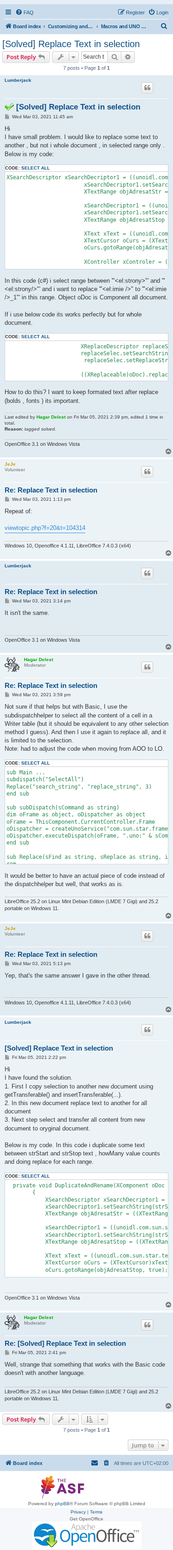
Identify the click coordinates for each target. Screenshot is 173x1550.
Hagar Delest (51, 416)
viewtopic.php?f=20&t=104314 (45, 527)
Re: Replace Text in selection (51, 490)
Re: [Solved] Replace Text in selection (65, 1343)
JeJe (10, 464)
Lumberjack (18, 80)
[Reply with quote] (147, 87)
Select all (35, 167)
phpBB (62, 1503)
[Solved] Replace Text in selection (71, 44)
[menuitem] (24, 12)
